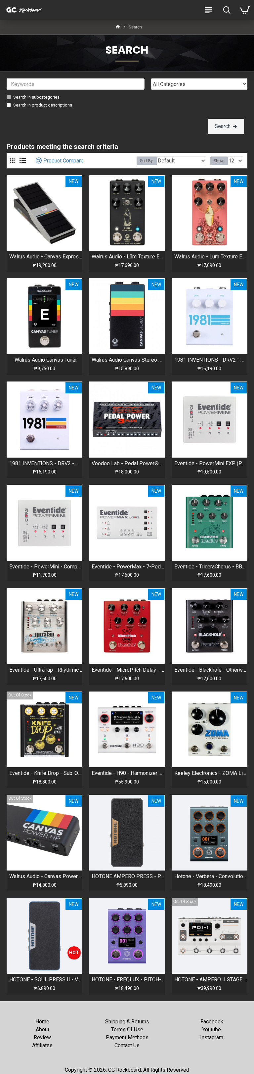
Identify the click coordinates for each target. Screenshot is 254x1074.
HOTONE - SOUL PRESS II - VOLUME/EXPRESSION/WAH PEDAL (45, 979)
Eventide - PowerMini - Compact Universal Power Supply (45, 566)
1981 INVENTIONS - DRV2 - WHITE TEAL (210, 360)
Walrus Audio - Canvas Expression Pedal (45, 256)
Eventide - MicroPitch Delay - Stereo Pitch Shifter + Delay (128, 670)
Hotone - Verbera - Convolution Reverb (210, 876)
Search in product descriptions (42, 105)
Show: (219, 160)
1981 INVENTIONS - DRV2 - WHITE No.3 (45, 463)
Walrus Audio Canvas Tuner (46, 360)
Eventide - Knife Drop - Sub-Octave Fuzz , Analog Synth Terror (45, 773)
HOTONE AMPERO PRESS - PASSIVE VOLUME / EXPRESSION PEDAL (128, 876)
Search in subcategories (36, 97)
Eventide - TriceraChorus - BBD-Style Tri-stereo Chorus (210, 566)
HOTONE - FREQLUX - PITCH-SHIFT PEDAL (128, 979)
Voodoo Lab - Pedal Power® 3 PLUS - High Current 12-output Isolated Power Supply (128, 463)
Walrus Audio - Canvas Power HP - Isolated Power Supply (45, 876)
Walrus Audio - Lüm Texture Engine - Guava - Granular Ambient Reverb (210, 256)
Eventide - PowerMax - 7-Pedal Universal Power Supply (128, 566)
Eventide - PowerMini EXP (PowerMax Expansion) (210, 463)
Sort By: (147, 160)
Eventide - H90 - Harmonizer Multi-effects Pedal (128, 773)
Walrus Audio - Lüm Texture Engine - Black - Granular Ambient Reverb (128, 256)
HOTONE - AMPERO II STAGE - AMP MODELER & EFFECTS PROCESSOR (210, 979)
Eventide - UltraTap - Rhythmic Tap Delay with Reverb (45, 670)
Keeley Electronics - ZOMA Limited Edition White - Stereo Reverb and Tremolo (210, 773)
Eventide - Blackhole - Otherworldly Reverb (210, 670)
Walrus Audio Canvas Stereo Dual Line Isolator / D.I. (128, 360)
